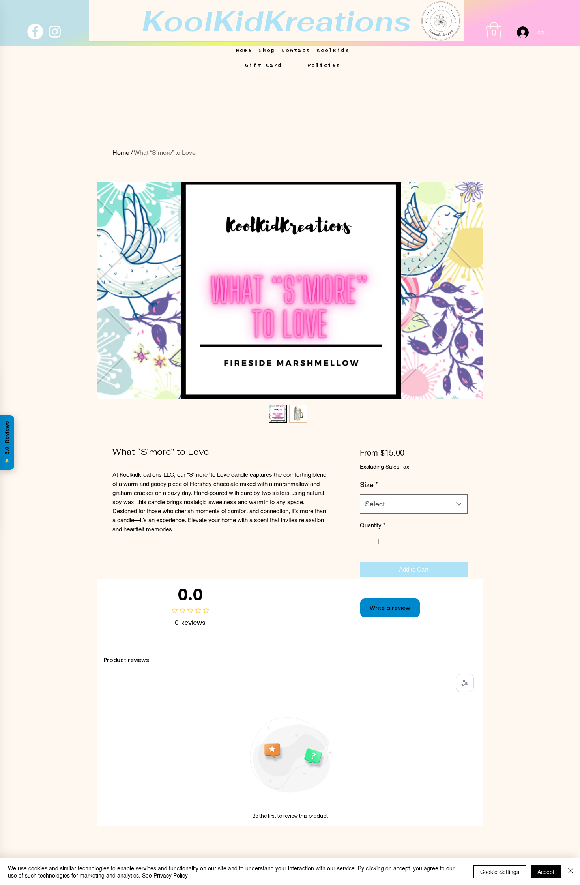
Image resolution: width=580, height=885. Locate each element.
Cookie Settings (499, 872)
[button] (276, 21)
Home (120, 152)
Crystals (85, 838)
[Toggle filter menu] (465, 683)
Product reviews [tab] (126, 660)
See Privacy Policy (165, 875)
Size (369, 484)
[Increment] (389, 541)
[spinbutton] (377, 541)
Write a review (390, 608)
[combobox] (414, 504)
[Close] (570, 871)
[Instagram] (55, 31)
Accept (545, 872)
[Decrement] (366, 541)
